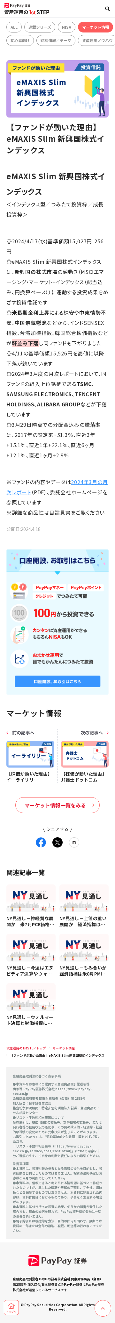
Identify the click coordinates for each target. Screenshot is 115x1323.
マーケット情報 (95, 27)
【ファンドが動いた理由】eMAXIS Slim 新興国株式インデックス (57, 1055)
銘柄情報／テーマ (56, 40)
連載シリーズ (39, 27)
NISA (66, 27)
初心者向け (20, 40)
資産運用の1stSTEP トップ (26, 1048)
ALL (14, 27)
